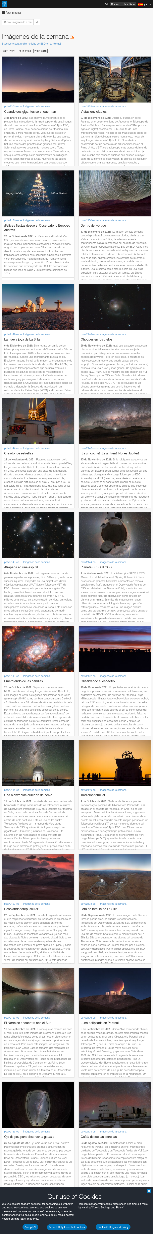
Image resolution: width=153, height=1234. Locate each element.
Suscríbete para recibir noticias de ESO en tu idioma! (31, 43)
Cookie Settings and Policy (113, 1227)
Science (115, 4)
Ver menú (13, 12)
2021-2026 (9, 51)
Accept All (30, 1227)
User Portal (129, 4)
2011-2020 (25, 51)
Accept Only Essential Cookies (67, 1227)
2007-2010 (40, 51)
